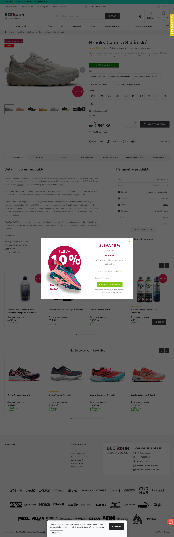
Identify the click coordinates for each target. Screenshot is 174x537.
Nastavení (56, 533)
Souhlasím (116, 526)
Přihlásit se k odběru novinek (110, 284)
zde (102, 527)
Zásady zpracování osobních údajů (110, 292)
